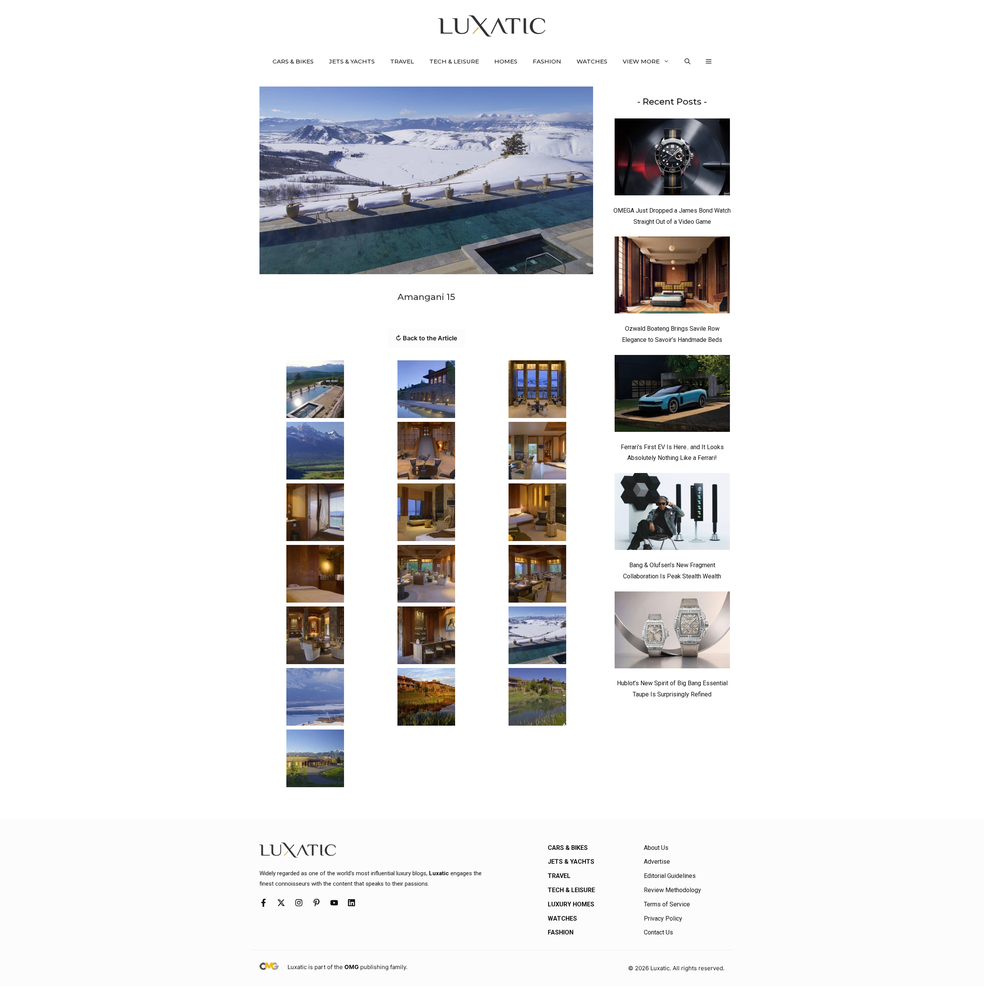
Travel (402, 61)
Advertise (657, 861)
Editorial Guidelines (670, 875)
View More (641, 61)
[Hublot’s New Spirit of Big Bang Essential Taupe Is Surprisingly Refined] (672, 631)
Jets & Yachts (352, 61)
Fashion (547, 61)
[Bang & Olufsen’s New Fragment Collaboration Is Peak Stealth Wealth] (672, 513)
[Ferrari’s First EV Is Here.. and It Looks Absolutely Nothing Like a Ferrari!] (672, 395)
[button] (687, 61)
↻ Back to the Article (426, 338)
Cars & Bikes (293, 61)
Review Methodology (672, 890)
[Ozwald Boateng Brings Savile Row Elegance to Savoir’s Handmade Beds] (672, 277)
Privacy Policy (663, 918)
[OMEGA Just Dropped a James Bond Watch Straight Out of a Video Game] (672, 158)
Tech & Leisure (454, 61)
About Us (656, 847)
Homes (505, 61)
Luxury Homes (571, 904)
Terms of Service (667, 904)
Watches (592, 61)
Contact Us (658, 932)
